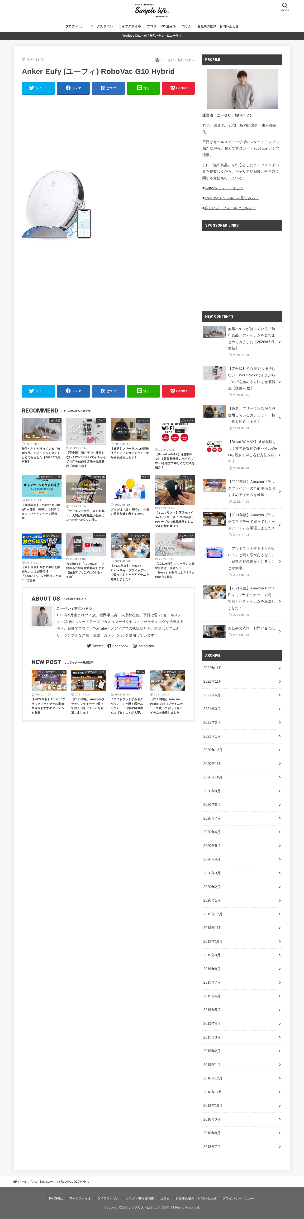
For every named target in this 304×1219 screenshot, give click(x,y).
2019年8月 (212, 969)
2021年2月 (212, 722)
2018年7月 (212, 1147)
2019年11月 (212, 928)
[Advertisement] (108, 132)
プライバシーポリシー (238, 1198)
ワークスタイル (101, 26)
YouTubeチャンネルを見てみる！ (231, 198)
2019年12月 (213, 914)
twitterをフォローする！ (223, 188)
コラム (186, 26)
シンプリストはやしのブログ (148, 1207)
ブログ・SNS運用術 (161, 26)
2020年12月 (213, 750)
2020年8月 (212, 804)
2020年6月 (212, 832)
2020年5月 (212, 846)
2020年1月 (212, 900)
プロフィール (75, 26)
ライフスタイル (130, 26)
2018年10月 (213, 1105)
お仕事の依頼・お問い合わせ (217, 26)
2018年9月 (212, 1119)
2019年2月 (212, 1051)
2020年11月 (212, 764)
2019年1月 (212, 1065)
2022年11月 (212, 668)
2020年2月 (212, 887)
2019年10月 (213, 941)
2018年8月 (212, 1133)
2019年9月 (212, 955)
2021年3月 (212, 709)
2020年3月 (212, 873)
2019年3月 (212, 1037)
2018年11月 (212, 1092)
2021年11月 (212, 681)
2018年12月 (213, 1078)
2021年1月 (212, 736)
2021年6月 (212, 695)
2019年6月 (212, 996)
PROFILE (56, 1198)
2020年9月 (212, 791)
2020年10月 (213, 777)
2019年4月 (212, 1023)
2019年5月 (212, 1010)
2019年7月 (212, 982)
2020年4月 (212, 859)
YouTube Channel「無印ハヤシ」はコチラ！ (152, 35)
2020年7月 (212, 818)
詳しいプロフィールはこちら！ (230, 208)
